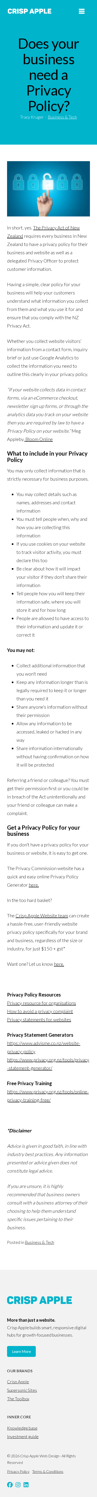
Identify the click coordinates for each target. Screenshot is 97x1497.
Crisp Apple (18, 1381)
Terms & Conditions (47, 1471)
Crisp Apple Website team (42, 915)
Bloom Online (38, 439)
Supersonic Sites (22, 1390)
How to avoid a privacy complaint (40, 1011)
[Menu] (81, 11)
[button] (10, 1485)
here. (34, 885)
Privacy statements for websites (39, 1019)
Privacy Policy (18, 1471)
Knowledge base (22, 1428)
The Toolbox (18, 1398)
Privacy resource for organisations (41, 1003)
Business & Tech (62, 117)
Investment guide (23, 1436)
